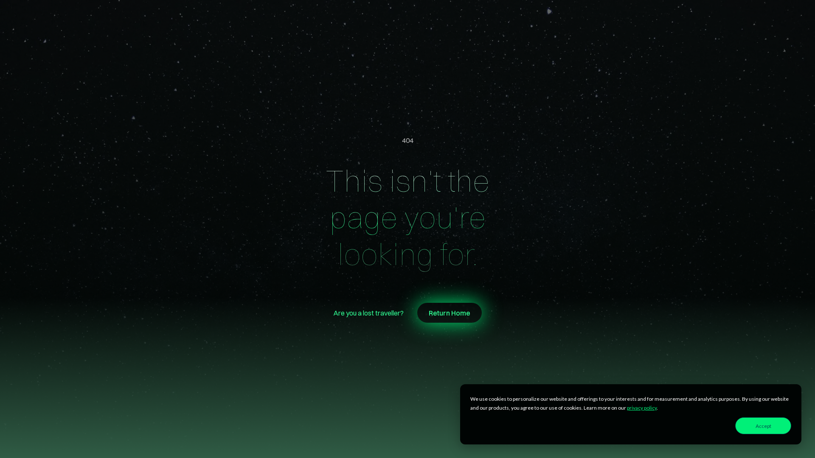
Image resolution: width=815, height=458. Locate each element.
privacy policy (642, 408)
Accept (763, 426)
